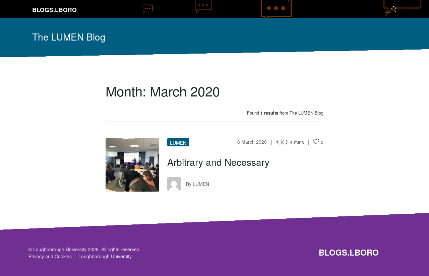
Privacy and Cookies (50, 256)
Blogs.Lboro (54, 9)
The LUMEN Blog (69, 36)
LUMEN (178, 142)
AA (132, 164)
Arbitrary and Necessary (218, 161)
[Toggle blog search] (390, 9)
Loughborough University (105, 256)
